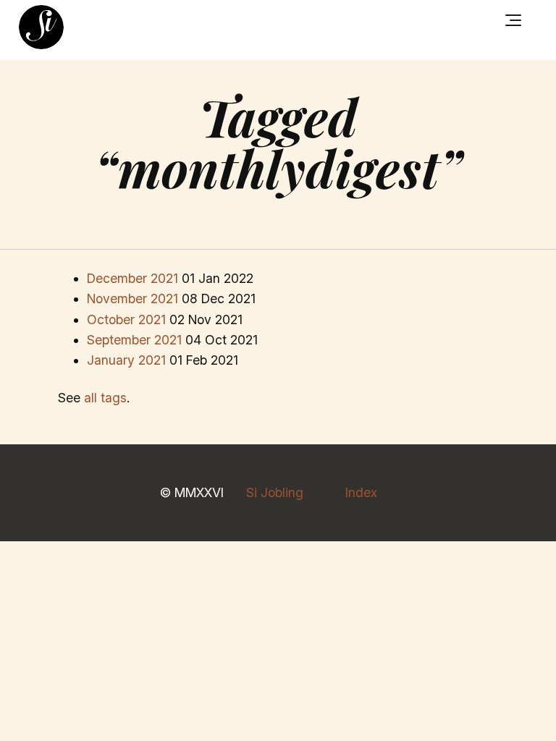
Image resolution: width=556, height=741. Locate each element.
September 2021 (134, 339)
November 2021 (132, 298)
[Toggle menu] (513, 20)
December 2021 (132, 278)
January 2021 (126, 360)
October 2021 (126, 319)
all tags (105, 397)
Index (361, 492)
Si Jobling (274, 492)
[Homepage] (41, 27)
